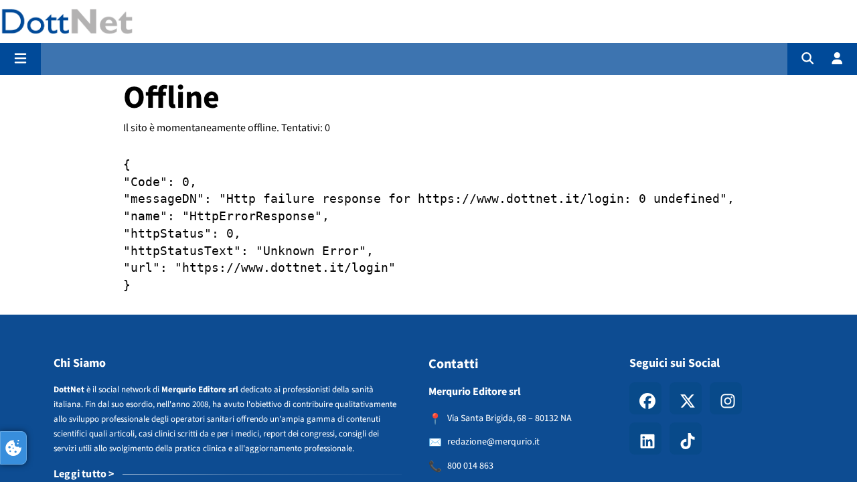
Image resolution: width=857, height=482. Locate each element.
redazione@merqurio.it (493, 442)
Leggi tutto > (84, 474)
